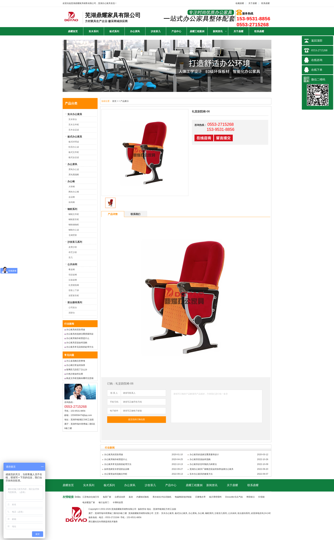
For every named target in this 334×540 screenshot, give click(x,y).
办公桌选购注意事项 (75, 361)
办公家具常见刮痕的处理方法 (79, 347)
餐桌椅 (72, 269)
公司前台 (73, 307)
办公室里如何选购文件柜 (115, 474)
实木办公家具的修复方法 (201, 474)
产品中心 (176, 31)
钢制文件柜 (74, 214)
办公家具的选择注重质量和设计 (204, 454)
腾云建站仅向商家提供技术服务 (103, 521)
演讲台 (72, 313)
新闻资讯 (218, 31)
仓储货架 (73, 235)
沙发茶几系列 (74, 241)
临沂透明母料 (215, 497)
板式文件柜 (74, 152)
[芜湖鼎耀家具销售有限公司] (71, 19)
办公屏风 (135, 31)
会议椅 (72, 197)
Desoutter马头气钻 (234, 497)
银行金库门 (104, 502)
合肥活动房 (120, 497)
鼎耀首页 (73, 31)
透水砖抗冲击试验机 (162, 497)
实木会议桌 (74, 130)
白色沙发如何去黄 (74, 374)
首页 (114, 101)
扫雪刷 (261, 497)
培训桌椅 (73, 274)
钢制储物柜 (74, 224)
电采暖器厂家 (88, 502)
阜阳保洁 (250, 497)
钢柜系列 (72, 209)
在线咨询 (316, 60)
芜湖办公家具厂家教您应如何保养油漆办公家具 (211, 469)
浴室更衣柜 (74, 295)
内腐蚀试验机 (142, 497)
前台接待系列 (74, 302)
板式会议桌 (74, 157)
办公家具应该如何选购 (76, 342)
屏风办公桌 (74, 169)
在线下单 (316, 69)
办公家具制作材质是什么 (77, 338)
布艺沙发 (73, 252)
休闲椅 (72, 202)
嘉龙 (131, 497)
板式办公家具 (74, 136)
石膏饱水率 (200, 497)
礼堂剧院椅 (74, 285)
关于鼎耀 (252, 3)
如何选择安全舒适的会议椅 (116, 469)
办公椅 (71, 181)
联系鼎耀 (265, 3)
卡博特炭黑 (118, 502)
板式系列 (114, 31)
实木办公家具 (74, 114)
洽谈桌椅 (73, 280)
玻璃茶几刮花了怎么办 (76, 369)
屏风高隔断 (74, 174)
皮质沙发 (73, 247)
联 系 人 (114, 393)
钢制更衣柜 (74, 219)
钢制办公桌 (74, 230)
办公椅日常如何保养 (75, 365)
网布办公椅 (74, 192)
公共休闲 (72, 264)
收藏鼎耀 (240, 3)
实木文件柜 (74, 124)
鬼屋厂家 (107, 497)
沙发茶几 (156, 31)
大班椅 (72, 186)
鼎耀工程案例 (197, 31)
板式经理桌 (74, 142)
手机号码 (114, 402)
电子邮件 (114, 411)
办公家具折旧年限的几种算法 (203, 464)
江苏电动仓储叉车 (90, 497)
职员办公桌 (74, 147)
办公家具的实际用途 (75, 329)
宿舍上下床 (74, 290)
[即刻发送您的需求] (204, 140)
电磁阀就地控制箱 (183, 497)
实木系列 (93, 31)
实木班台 (73, 119)
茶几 (71, 257)
